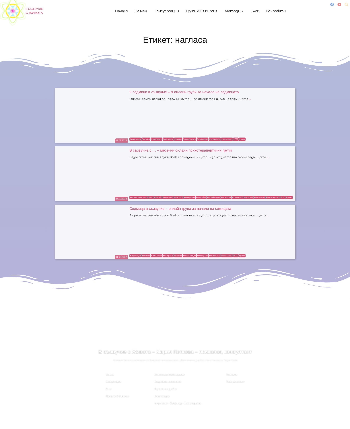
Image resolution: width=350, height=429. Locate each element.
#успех (242, 139)
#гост (151, 197)
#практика (248, 197)
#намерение (156, 139)
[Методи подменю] (242, 11)
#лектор (158, 197)
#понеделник (214, 139)
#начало (178, 139)
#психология (226, 139)
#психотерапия (272, 197)
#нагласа (146, 139)
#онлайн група (189, 139)
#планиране (202, 139)
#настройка (168, 139)
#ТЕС (236, 139)
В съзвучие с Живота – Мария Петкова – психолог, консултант (175, 351)
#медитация (135, 139)
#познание (226, 197)
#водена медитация (138, 197)
